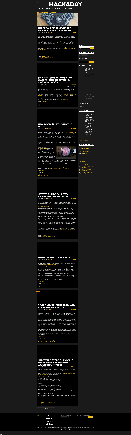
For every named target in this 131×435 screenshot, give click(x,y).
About (70, 8)
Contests (57, 8)
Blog (43, 8)
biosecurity (50, 102)
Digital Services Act (86, 427)
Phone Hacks (44, 235)
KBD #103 (41, 54)
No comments (89, 72)
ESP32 (49, 174)
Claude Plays (87, 155)
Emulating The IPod (87, 153)
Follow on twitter (81, 55)
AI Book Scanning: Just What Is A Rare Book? (89, 120)
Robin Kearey (49, 198)
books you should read (45, 340)
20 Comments (89, 92)
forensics (45, 341)
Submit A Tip (49, 421)
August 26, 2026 (91, 8)
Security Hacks (44, 101)
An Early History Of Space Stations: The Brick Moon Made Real (89, 89)
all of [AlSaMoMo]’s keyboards (43, 49)
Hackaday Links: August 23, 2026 (88, 132)
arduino (45, 174)
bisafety (54, 102)
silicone (55, 402)
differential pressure (44, 104)
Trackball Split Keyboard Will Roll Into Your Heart (54, 29)
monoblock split (48, 57)
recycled (51, 402)
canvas (42, 402)
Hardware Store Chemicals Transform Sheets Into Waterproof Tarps (55, 362)
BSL (38, 104)
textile (41, 403)
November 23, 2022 (42, 32)
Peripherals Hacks (45, 56)
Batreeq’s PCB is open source (67, 48)
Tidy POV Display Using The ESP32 (55, 125)
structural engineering (52, 341)
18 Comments (73, 198)
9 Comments (73, 128)
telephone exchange (51, 236)
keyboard (43, 57)
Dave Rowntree (50, 128)
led (54, 174)
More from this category (83, 100)
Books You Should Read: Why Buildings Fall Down (56, 306)
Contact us (87, 55)
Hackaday (65, 4)
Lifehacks (50, 401)
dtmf (42, 236)
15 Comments (73, 84)
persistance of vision (42, 175)
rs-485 (44, 236)
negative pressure (51, 104)
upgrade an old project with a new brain (50, 264)
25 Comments (89, 85)
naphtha (48, 402)
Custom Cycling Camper (60, 396)
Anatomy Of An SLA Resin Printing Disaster (89, 75)
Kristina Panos (49, 32)
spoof (39, 105)
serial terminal (50, 285)
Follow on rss (85, 55)
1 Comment (88, 134)
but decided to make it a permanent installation (60, 41)
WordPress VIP (67, 429)
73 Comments (89, 123)
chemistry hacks (45, 401)
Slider (50, 338)
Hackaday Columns (45, 338)
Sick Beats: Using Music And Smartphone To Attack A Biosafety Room (55, 80)
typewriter (40, 286)
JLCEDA (51, 174)
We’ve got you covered (59, 231)
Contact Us (49, 424)
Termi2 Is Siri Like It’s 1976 (54, 257)
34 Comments (89, 129)
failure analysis (41, 341)
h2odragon (81, 156)
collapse (51, 340)
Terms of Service (79, 427)
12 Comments (73, 32)
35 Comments (73, 309)
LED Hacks (44, 172)
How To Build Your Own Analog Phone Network (53, 195)
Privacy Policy (74, 427)
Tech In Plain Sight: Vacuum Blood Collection (89, 126)
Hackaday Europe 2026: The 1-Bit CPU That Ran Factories (89, 95)
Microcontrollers (45, 283)
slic (46, 236)
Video (47, 420)
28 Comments (89, 98)
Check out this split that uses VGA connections (65, 51)
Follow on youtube (83, 55)
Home (38, 8)
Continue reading (67, 99)
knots (45, 402)
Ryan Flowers (49, 366)
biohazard (46, 102)
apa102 (42, 174)
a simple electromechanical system (66, 229)
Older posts (45, 408)
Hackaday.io (49, 8)
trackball (43, 58)
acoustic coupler (44, 285)
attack (42, 102)
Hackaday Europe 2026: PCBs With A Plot (89, 69)
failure (55, 340)
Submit (64, 8)
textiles (44, 403)
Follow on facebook (79, 55)
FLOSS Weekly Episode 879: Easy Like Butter (89, 114)
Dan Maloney (49, 84)
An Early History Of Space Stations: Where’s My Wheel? (89, 82)
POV (47, 175)
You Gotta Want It (89, 136)
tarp (38, 403)
